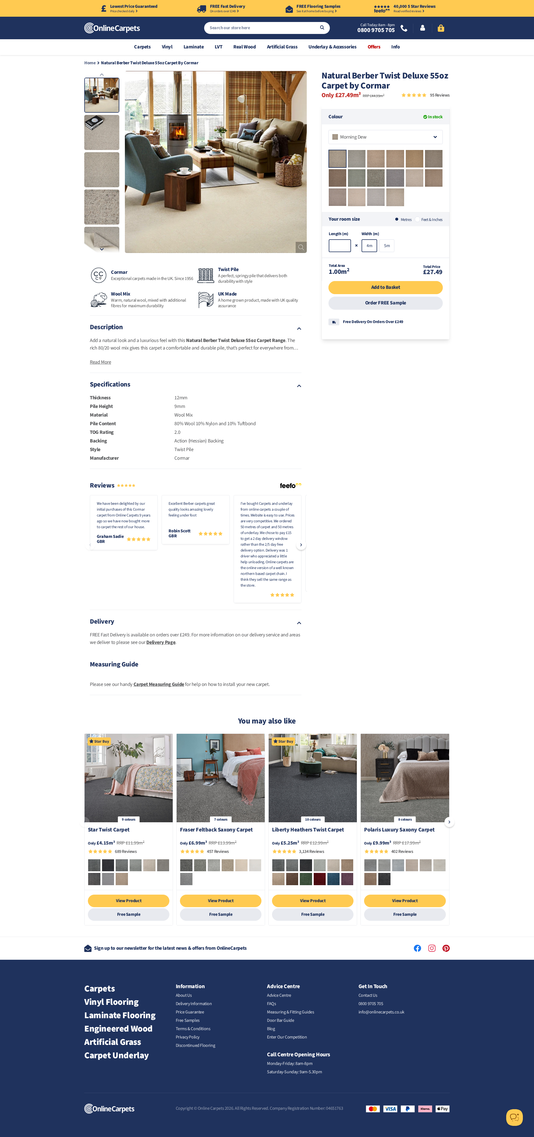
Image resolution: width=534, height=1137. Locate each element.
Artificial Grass (282, 46)
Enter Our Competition (287, 1037)
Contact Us (368, 995)
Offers (374, 46)
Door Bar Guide (280, 1020)
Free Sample (128, 914)
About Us (184, 995)
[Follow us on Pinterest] (446, 948)
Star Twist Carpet (108, 830)
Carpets (142, 46)
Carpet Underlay (116, 1055)
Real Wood (244, 46)
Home (89, 63)
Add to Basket (385, 287)
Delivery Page (160, 642)
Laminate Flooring (119, 1015)
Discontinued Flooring (195, 1045)
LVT (218, 46)
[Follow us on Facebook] (417, 948)
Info (395, 46)
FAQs (271, 1004)
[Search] (322, 28)
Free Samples (188, 1020)
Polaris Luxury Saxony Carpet (399, 830)
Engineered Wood (118, 1028)
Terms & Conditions (193, 1029)
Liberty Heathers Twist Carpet (308, 830)
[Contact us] (404, 29)
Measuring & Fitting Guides (290, 1012)
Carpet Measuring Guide (159, 684)
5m (387, 246)
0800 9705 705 (376, 30)
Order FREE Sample (385, 302)
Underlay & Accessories (332, 46)
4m (369, 246)
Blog (271, 1029)
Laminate (194, 46)
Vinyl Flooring (111, 1002)
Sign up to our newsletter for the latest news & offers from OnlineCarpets (170, 948)
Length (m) (338, 234)
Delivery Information (194, 1004)
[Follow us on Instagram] (432, 948)
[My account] (422, 28)
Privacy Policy (187, 1037)
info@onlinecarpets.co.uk (381, 1012)
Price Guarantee (190, 1012)
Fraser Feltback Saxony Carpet (216, 830)
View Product (128, 901)
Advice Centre (279, 995)
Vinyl (167, 46)
